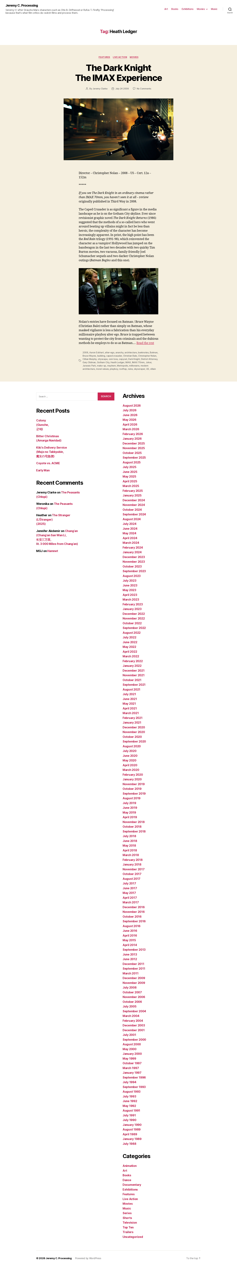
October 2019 (132, 789)
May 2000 (129, 1049)
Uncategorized (133, 1237)
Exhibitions (188, 9)
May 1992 (129, 1106)
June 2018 (130, 841)
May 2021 (129, 703)
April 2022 (130, 651)
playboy (114, 369)
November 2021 (134, 675)
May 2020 (129, 760)
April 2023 (130, 595)
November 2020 (134, 732)
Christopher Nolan (147, 355)
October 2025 (132, 453)
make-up (101, 365)
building (101, 355)
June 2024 (130, 528)
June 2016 (130, 930)
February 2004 (133, 1020)
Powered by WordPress (88, 1258)
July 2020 (129, 751)
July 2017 (129, 883)
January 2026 (132, 438)
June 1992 (130, 1101)
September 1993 (134, 1087)
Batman (153, 352)
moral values (102, 369)
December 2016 (134, 907)
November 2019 (134, 784)
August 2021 (131, 689)
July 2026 (129, 410)
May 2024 (129, 533)
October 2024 (132, 509)
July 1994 (129, 1082)
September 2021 (134, 684)
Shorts (127, 1218)
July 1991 (129, 1115)
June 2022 (130, 642)
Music (214, 9)
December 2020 (134, 727)
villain (153, 369)
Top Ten (128, 1227)
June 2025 (130, 472)
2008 (85, 352)
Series (127, 1213)
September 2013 (134, 949)
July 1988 (129, 1143)
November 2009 (134, 983)
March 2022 (131, 656)
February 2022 (133, 661)
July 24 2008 (122, 88)
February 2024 (133, 547)
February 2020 (133, 774)
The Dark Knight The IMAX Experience (118, 72)
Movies (201, 9)
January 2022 (132, 665)
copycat (123, 359)
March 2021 (131, 713)
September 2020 (134, 741)
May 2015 (129, 940)
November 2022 (134, 618)
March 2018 (131, 855)
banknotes (143, 352)
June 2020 (130, 755)
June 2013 (130, 954)
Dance (127, 1180)
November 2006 (134, 997)
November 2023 (134, 561)
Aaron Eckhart (96, 352)
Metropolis (122, 365)
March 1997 (131, 1068)
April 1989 (130, 1134)
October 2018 (132, 826)
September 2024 (134, 514)
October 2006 (132, 1002)
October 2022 (132, 623)
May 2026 (129, 419)
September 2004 (134, 1011)
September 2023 (134, 571)
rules (130, 369)
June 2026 (130, 415)
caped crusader (114, 355)
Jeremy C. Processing (21, 5)
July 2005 (129, 1006)
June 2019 (130, 807)
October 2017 (132, 874)
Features (104, 57)
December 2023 (134, 557)
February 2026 (133, 434)
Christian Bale (130, 355)
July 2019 (129, 803)
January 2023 (132, 609)
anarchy (119, 352)
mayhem (111, 365)
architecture (131, 352)
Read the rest (145, 343)
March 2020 (131, 770)
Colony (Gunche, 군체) (42, 425)
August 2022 (132, 632)
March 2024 (131, 542)
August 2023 (132, 576)
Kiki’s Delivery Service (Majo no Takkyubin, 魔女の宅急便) (51, 452)
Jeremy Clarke (100, 88)
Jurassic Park (89, 365)
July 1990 (129, 1120)
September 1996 (134, 1077)
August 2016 (131, 926)
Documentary (132, 1184)
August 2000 (132, 1044)
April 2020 (130, 765)
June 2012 (130, 959)
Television (130, 1222)
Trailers (128, 1232)
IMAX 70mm (138, 362)
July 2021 (129, 694)
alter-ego (109, 352)
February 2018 (133, 860)
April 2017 (130, 897)
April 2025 (130, 481)
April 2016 (130, 935)
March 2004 (131, 1016)
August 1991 (131, 1110)
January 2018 (132, 864)
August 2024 (132, 519)
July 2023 (129, 580)
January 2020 (132, 779)
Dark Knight (134, 359)
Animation (130, 1166)
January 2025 (132, 495)
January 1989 (132, 1139)
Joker (149, 362)
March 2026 (131, 429)
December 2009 (134, 978)
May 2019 (129, 812)
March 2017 (131, 902)
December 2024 (134, 500)
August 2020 (132, 746)
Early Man (43, 470)
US (147, 369)
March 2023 (131, 599)
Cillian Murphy (90, 359)
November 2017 (134, 869)
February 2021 (133, 718)
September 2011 (134, 968)
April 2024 (130, 538)
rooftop (123, 369)
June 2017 (130, 888)
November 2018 (134, 822)
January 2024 (132, 552)
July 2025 (129, 467)
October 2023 (132, 566)
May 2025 (129, 476)
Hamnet (52, 551)
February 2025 (133, 490)
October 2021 (132, 680)
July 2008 (130, 987)
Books (174, 9)
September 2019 (134, 793)
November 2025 (134, 448)
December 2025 (134, 443)
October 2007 (132, 992)
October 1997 (132, 1063)
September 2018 (134, 831)
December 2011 (133, 964)
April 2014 (130, 945)
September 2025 (134, 457)
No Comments (144, 88)
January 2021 (132, 722)
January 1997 (132, 1072)
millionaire (134, 365)
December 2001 (134, 1030)
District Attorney (149, 359)
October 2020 (132, 737)
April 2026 (130, 424)
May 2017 (129, 893)
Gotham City (103, 362)
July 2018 (129, 836)
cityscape (103, 359)
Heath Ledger (117, 362)
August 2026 (132, 405)
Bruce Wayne (89, 355)
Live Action (120, 57)
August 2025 (132, 462)
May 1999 (129, 1058)
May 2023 (129, 590)
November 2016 (134, 912)
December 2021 (134, 670)
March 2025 (131, 486)
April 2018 (130, 850)
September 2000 (134, 1039)
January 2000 (132, 1053)
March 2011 (130, 973)
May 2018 (129, 845)
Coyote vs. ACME (48, 463)
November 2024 (134, 505)
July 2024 (129, 524)
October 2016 (132, 916)
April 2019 (130, 817)
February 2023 (133, 604)
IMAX (128, 362)
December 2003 (134, 1025)
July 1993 (129, 1096)
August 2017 (131, 878)
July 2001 (129, 1035)
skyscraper (139, 369)
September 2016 (134, 921)
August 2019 (131, 798)
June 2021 (130, 699)
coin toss (113, 359)
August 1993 (131, 1091)
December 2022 (134, 614)
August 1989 (132, 1129)
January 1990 (132, 1125)
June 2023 (130, 585)
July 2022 (129, 637)
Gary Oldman (89, 362)
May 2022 (129, 647)
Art (166, 9)
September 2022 (134, 628)
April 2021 (130, 708)
